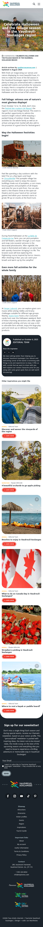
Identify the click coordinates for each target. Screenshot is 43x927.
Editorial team (21, 342)
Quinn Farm (14, 316)
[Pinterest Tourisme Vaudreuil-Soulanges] (35, 796)
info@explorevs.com (21, 875)
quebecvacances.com (26, 67)
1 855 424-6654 (21, 872)
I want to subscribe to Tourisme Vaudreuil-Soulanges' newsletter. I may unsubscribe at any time (22, 766)
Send (6, 773)
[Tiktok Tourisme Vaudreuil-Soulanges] (28, 796)
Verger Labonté (10, 308)
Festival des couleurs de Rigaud (18, 108)
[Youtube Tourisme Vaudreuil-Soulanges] (21, 796)
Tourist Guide (21, 831)
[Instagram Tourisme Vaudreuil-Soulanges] (14, 796)
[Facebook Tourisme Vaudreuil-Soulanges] (8, 796)
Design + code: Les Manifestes (26, 920)
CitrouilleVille (9, 178)
